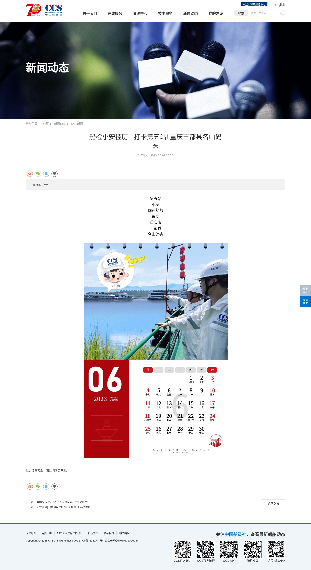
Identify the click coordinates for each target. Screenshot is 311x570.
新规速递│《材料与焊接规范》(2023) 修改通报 (63, 507)
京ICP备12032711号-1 (91, 540)
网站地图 (31, 533)
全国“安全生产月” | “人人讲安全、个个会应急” (62, 501)
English (279, 4)
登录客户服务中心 (255, 4)
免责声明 (47, 533)
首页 (46, 124)
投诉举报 (93, 533)
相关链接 (124, 533)
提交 (281, 13)
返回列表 (273, 503)
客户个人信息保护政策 (69, 533)
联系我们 (109, 533)
